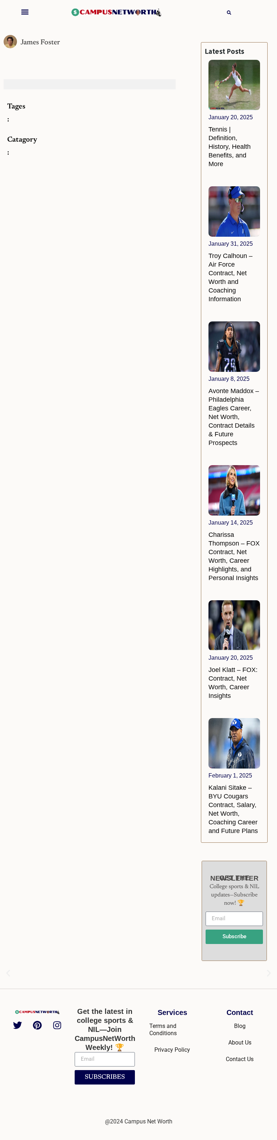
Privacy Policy (172, 1049)
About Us (239, 1042)
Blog (240, 1026)
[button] (25, 12)
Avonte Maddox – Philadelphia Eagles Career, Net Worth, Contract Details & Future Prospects (233, 416)
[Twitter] (18, 1025)
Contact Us (240, 1059)
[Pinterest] (37, 1025)
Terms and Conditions (163, 1030)
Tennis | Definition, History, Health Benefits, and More (229, 147)
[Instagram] (57, 1025)
